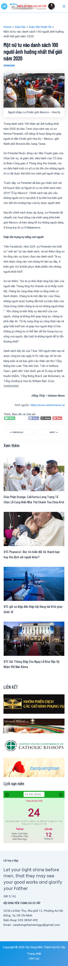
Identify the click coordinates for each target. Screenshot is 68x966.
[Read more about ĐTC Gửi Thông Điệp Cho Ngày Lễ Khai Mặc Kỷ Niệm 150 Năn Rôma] (34, 638)
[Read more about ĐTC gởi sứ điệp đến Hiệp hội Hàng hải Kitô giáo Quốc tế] (34, 583)
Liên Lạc (34, 958)
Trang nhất (34, 953)
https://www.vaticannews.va (47, 405)
